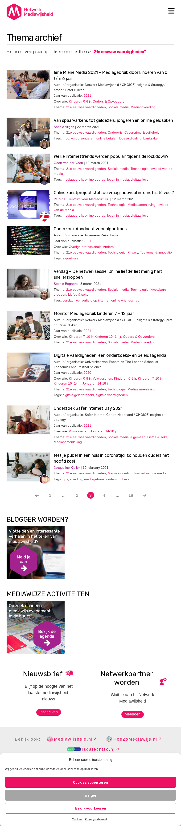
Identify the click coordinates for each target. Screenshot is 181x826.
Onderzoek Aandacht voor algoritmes (90, 228)
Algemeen (137, 437)
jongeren (88, 138)
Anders (108, 247)
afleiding (76, 479)
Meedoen (132, 714)
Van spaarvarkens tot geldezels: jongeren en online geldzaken (113, 120)
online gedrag (95, 179)
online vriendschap (125, 300)
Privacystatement (96, 819)
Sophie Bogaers (66, 284)
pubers (124, 479)
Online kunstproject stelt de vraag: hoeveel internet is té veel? (114, 192)
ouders (111, 479)
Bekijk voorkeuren (90, 808)
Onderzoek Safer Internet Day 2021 (88, 408)
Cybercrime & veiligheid (142, 132)
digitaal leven (140, 179)
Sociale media (118, 107)
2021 (87, 95)
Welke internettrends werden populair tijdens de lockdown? (111, 156)
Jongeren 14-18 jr (95, 383)
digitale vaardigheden (112, 395)
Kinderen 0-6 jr (80, 101)
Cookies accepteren (90, 782)
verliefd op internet (95, 300)
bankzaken (151, 138)
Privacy (133, 252)
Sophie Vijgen (64, 127)
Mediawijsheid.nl (73, 739)
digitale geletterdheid (78, 395)
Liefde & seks (78, 294)
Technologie (139, 169)
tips (65, 479)
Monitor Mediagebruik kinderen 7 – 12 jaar (94, 313)
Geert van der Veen (68, 163)
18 (130, 495)
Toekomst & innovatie (156, 252)
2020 (87, 372)
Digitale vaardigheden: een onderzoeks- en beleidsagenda (110, 355)
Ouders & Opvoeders (108, 101)
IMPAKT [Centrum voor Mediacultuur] (81, 199)
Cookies (77, 819)
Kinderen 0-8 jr (80, 378)
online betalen (106, 138)
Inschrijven (49, 712)
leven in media (118, 179)
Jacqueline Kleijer (67, 467)
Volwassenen (102, 378)
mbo (66, 138)
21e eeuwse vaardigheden (86, 107)
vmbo (75, 138)
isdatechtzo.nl (98, 749)
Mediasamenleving (142, 204)
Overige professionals (85, 247)
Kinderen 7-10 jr (81, 336)
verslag (68, 300)
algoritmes (70, 258)
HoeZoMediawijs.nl (135, 739)
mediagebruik (73, 179)
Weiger (91, 795)
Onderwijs (115, 132)
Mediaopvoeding (143, 107)
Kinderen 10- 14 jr (108, 336)
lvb (77, 300)
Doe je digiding (130, 138)
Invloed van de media (150, 473)
